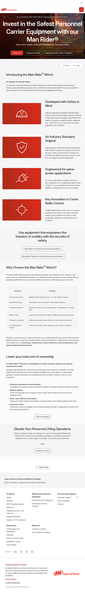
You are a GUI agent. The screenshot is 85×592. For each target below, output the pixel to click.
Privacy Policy (10, 579)
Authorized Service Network (42, 500)
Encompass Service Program (39, 505)
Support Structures (13, 517)
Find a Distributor (63, 501)
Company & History (39, 529)
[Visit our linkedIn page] (32, 552)
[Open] (81, 9)
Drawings (9, 535)
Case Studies (11, 545)
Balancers (10, 507)
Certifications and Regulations (12, 530)
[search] (81, 3)
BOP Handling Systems (15, 504)
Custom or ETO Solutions (15, 520)
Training (60, 504)
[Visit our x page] (21, 552)
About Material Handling (41, 532)
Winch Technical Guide (15, 538)
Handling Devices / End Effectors (15, 512)
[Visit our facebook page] (27, 552)
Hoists (8, 497)
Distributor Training (13, 541)
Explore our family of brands (15, 564)
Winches (9, 501)
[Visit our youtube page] (15, 552)
